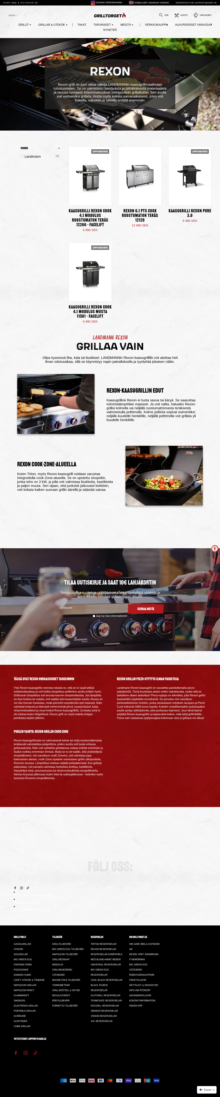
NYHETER (110, 29)
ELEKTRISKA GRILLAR (26, 1005)
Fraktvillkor (137, 980)
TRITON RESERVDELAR (103, 944)
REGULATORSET (61, 995)
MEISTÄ (125, 24)
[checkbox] (42, 156)
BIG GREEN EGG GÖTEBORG (138, 967)
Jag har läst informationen (111, 615)
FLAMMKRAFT (21, 995)
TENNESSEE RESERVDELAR (106, 1000)
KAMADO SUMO (22, 975)
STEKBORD (58, 975)
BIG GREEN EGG (23, 959)
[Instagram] (21, 887)
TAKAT (82, 24)
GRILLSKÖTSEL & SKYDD (66, 990)
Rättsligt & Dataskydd (143, 985)
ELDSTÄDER (20, 1021)
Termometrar (61, 985)
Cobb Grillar (22, 1026)
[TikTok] (27, 887)
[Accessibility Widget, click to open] (214, 548)
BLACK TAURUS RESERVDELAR (99, 988)
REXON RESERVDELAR (103, 949)
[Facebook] (15, 887)
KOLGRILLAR (21, 954)
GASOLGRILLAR (22, 944)
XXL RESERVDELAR (101, 1021)
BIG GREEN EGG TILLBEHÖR (68, 949)
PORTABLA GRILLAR (25, 1011)
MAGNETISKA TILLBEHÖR (66, 980)
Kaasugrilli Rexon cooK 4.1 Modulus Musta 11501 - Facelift (90, 312)
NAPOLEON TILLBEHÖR (65, 954)
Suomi (12, 15)
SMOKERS (19, 1000)
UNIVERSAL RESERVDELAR (106, 964)
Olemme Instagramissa (108, 2)
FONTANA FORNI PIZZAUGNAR (23, 967)
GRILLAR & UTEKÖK (51, 24)
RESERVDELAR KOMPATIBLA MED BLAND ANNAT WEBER (106, 957)
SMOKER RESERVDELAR (104, 1011)
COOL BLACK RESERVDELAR (106, 980)
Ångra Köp (135, 1005)
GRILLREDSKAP (60, 959)
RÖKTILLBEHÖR (60, 1000)
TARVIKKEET (102, 24)
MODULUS (57, 964)
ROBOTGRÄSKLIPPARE (142, 975)
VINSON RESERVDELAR (104, 1016)
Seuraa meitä (145, 609)
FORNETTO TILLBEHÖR (65, 1005)
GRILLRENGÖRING (62, 969)
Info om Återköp (139, 990)
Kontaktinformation (142, 1000)
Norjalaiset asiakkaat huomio (151, 2)
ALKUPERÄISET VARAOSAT (193, 24)
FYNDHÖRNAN (137, 959)
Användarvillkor (140, 995)
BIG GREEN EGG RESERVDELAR (100, 972)
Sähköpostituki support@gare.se (196, 3)
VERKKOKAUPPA (156, 24)
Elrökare (20, 1016)
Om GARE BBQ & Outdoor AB (144, 946)
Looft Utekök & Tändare (29, 980)
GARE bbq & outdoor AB (20, 3)
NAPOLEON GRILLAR (25, 985)
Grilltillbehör (61, 944)
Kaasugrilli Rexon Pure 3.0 (190, 213)
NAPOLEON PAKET (24, 990)
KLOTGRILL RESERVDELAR (105, 995)
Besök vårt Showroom (143, 954)
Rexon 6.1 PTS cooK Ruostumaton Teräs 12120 (140, 216)
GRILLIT (23, 24)
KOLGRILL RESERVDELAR (105, 1005)
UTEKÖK (18, 949)
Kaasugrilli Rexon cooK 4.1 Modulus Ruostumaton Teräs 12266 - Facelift (90, 218)
